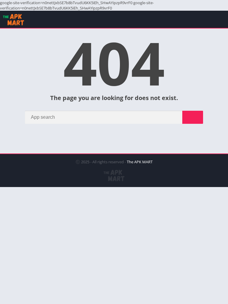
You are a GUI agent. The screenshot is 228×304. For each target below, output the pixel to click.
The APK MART (140, 161)
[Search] (192, 117)
